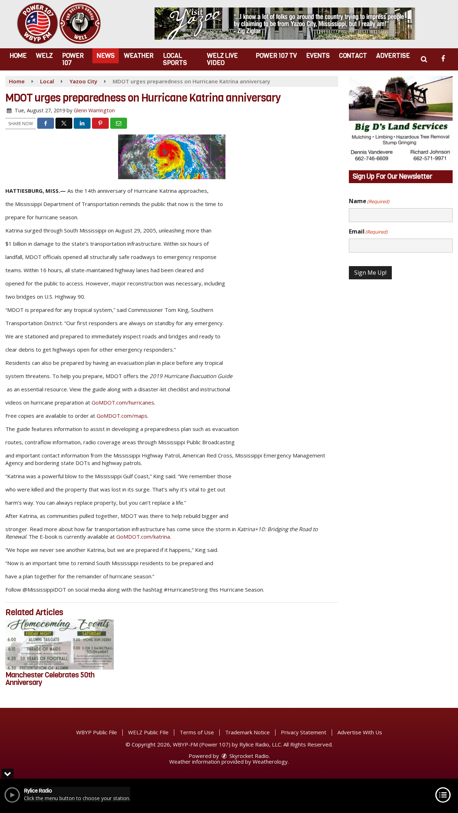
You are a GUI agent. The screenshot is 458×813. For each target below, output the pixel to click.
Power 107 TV (276, 55)
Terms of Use (197, 732)
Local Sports (175, 59)
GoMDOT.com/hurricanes (123, 402)
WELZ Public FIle (148, 732)
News (105, 55)
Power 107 (73, 59)
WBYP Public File (96, 732)
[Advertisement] (285, 24)
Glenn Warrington (94, 110)
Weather (139, 55)
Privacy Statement (303, 732)
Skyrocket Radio (248, 755)
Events (318, 55)
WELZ (44, 55)
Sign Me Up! (370, 272)
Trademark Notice (247, 732)
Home (18, 55)
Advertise (393, 55)
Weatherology (270, 761)
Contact (353, 55)
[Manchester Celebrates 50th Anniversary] (59, 644)
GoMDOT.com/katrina (143, 536)
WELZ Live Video (222, 59)
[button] (424, 59)
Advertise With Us (359, 732)
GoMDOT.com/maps (122, 415)
